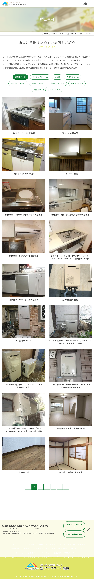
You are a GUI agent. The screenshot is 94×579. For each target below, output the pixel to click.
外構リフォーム (77, 83)
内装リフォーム (73, 77)
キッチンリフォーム (40, 77)
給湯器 (57, 77)
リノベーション (54, 89)
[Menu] (90, 3)
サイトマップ (84, 557)
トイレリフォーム (18, 83)
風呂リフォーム (38, 83)
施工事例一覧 (20, 77)
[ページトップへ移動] (89, 529)
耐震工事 (37, 89)
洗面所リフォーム (57, 83)
